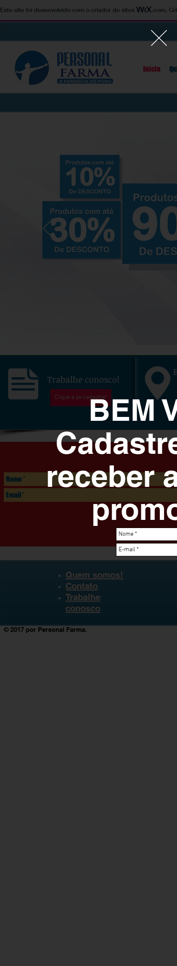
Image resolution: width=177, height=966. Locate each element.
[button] (159, 38)
